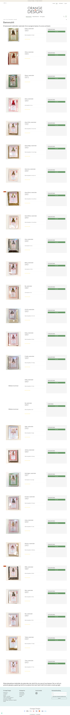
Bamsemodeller (21, 692)
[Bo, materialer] (13, 295)
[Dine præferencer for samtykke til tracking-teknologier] (2, 713)
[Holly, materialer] (13, 388)
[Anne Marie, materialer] (13, 201)
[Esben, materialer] (13, 37)
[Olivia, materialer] (13, 61)
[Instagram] (36, 693)
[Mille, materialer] (13, 576)
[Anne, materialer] (13, 107)
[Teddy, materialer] (13, 646)
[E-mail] (59, 694)
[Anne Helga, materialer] (13, 154)
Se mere (20, 696)
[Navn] (59, 692)
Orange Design (35, 709)
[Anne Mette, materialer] (13, 224)
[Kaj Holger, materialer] (13, 482)
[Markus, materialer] (13, 552)
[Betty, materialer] (13, 271)
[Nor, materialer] (13, 622)
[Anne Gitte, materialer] (13, 131)
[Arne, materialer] (13, 248)
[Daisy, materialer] (13, 341)
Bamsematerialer (21, 693)
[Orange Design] (35, 10)
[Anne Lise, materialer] (13, 178)
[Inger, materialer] (13, 435)
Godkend (59, 698)
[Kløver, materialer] (13, 84)
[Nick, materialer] (13, 599)
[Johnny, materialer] (13, 459)
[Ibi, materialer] (13, 412)
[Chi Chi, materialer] (13, 318)
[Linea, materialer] (13, 529)
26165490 (8, 696)
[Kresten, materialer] (13, 505)
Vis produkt (56, 31)
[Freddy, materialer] (13, 365)
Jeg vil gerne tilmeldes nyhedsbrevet (59, 696)
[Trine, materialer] (13, 669)
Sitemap (4, 701)
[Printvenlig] (66, 19)
